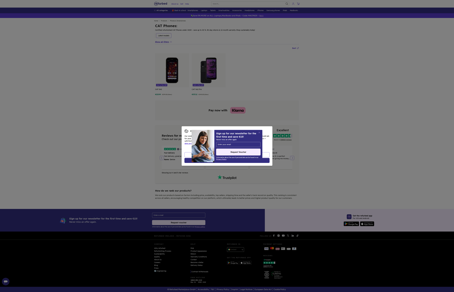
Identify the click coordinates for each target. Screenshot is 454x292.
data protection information (196, 143)
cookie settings (234, 141)
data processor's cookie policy (239, 143)
